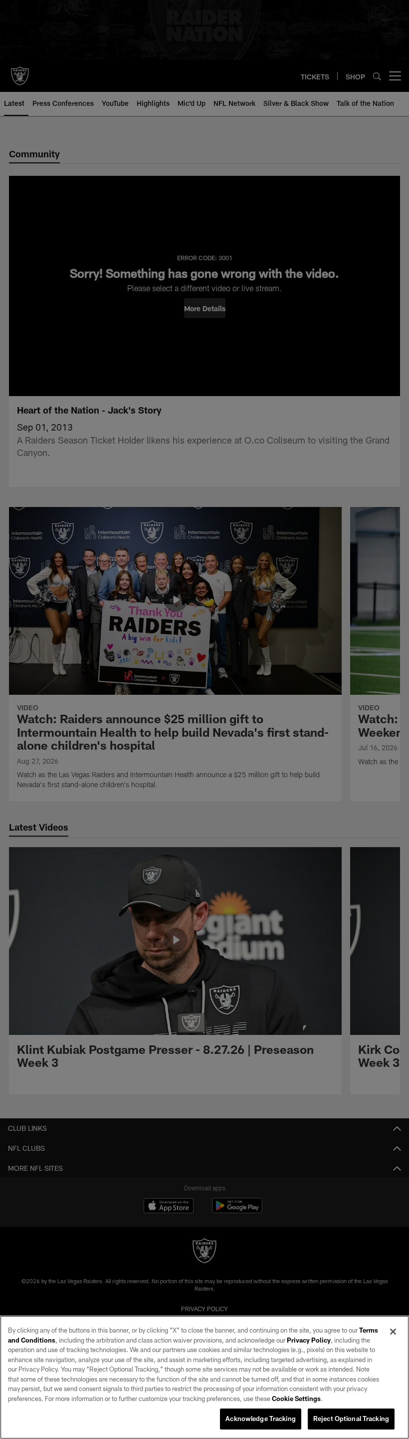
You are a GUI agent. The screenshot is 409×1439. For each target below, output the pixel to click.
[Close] (393, 1332)
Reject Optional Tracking (351, 1419)
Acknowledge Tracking (260, 1419)
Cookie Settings (296, 1399)
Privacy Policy (309, 1340)
